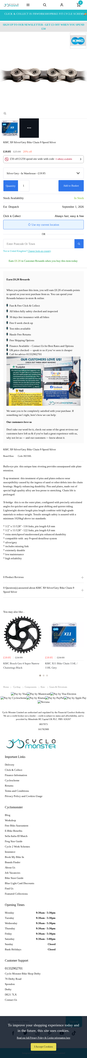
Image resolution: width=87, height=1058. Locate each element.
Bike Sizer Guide (14, 878)
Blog (7, 815)
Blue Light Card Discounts (19, 883)
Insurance (10, 851)
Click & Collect (13, 769)
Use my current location (45, 224)
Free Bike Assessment (16, 825)
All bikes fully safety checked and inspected (34, 311)
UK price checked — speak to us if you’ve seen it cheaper (41, 350)
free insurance (26, 317)
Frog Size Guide (13, 841)
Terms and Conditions (17, 790)
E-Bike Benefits (13, 830)
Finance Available (19, 345)
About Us (10, 867)
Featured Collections (16, 893)
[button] (43, 159)
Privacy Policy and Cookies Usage (23, 796)
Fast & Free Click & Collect (25, 305)
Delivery (9, 764)
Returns (9, 785)
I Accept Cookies (43, 1046)
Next (80, 648)
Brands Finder (12, 862)
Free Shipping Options (22, 340)
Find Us (9, 888)
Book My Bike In (14, 857)
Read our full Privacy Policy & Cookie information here (43, 1038)
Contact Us (11, 999)
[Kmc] (78, 40)
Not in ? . (27, 251)
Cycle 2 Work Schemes (17, 846)
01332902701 (34, 354)
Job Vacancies (12, 872)
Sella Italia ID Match (16, 836)
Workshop (10, 820)
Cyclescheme (12, 780)
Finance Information (16, 775)
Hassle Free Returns (20, 334)
